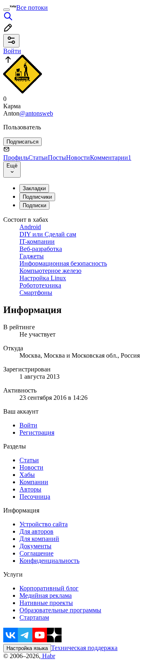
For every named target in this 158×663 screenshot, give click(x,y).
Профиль (15, 157)
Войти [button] (12, 50)
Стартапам (34, 617)
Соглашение (36, 553)
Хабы (27, 474)
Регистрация (36, 432)
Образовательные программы (60, 610)
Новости (78, 157)
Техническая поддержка (84, 647)
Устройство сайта (43, 524)
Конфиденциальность (49, 560)
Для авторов (36, 531)
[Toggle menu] (6, 10)
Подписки (34, 205)
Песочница (34, 496)
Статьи (38, 157)
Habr (48, 655)
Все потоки (32, 7)
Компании (33, 481)
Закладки (34, 188)
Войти (28, 425)
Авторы (30, 489)
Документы (35, 546)
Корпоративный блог (49, 588)
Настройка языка (27, 648)
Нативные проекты (46, 602)
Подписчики (37, 197)
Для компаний (39, 538)
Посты (57, 157)
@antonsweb (36, 113)
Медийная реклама (45, 595)
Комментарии (110, 157)
